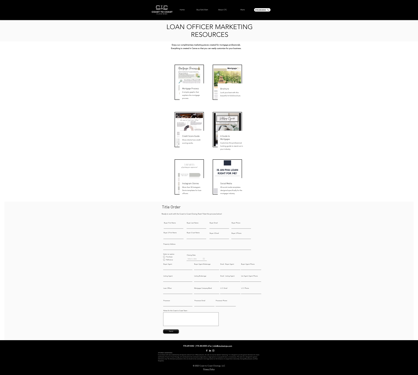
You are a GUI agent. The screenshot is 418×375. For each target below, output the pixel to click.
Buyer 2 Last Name (193, 232)
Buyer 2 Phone (236, 233)
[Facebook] (206, 350)
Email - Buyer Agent (227, 264)
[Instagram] (213, 350)
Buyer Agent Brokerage (202, 264)
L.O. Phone (245, 288)
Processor (166, 300)
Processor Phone (221, 300)
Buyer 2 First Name (170, 232)
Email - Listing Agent (227, 276)
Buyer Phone (236, 223)
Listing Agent (168, 276)
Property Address (169, 244)
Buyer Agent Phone (248, 264)
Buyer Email (214, 223)
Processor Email (200, 300)
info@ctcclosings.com (222, 346)
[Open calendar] (204, 259)
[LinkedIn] (210, 350)
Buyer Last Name (192, 223)
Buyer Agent (167, 264)
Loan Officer (167, 288)
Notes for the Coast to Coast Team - (175, 310)
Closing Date (191, 255)
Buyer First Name (170, 223)
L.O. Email (223, 288)
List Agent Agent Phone (249, 276)
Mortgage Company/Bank (203, 288)
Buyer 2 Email (214, 233)
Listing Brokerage (200, 276)
